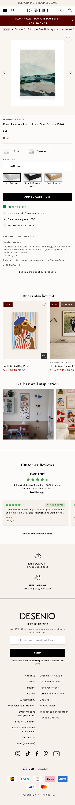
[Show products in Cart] (70, 10)
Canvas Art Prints (24, 29)
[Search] (13, 10)
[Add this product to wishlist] (68, 37)
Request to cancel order (54, 711)
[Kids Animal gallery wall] (28, 414)
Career (31, 693)
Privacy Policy (33, 660)
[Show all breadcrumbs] (6, 29)
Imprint (31, 687)
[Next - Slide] (71, 73)
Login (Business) (25, 743)
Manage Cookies (49, 717)
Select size (9, 159)
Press (32, 681)
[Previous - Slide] (4, 73)
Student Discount (25, 721)
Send (37, 652)
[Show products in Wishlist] (62, 10)
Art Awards (29, 737)
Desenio (48, 795)
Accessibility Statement (21, 705)
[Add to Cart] (44, 356)
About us (30, 675)
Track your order (49, 687)
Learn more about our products (37, 271)
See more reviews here (37, 533)
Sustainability (27, 699)
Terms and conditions (52, 693)
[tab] (9, 113)
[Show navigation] (5, 10)
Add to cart (37, 196)
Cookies (44, 699)
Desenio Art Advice (51, 675)
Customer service (50, 681)
